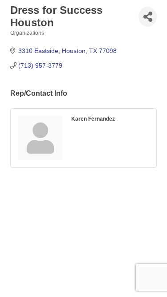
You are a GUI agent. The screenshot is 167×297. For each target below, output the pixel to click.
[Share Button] (147, 17)
